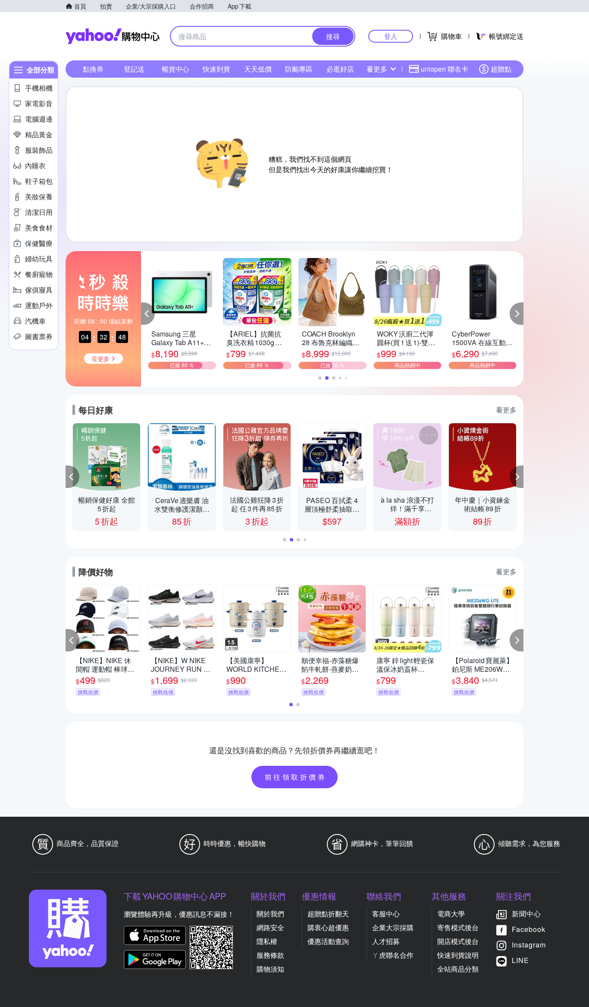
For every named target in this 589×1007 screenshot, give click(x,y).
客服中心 (386, 914)
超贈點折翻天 (328, 914)
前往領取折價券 (296, 777)
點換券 (93, 69)
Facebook (528, 929)
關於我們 (270, 914)
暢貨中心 (175, 69)
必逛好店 (340, 69)
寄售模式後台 (458, 927)
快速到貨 (216, 69)
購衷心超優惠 (328, 927)
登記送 (134, 69)
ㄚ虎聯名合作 (393, 955)
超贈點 (501, 69)
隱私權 (267, 941)
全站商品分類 (458, 969)
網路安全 (270, 927)
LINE (520, 960)
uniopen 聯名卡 (444, 69)
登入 (390, 36)
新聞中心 (526, 914)
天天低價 (258, 69)
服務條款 (270, 955)
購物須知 (270, 969)
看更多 (377, 69)
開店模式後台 (458, 941)
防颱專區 (299, 69)
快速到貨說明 (458, 955)
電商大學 (451, 914)
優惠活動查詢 (328, 941)
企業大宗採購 (393, 927)
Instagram (529, 945)
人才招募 (386, 941)
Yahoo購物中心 (113, 36)
